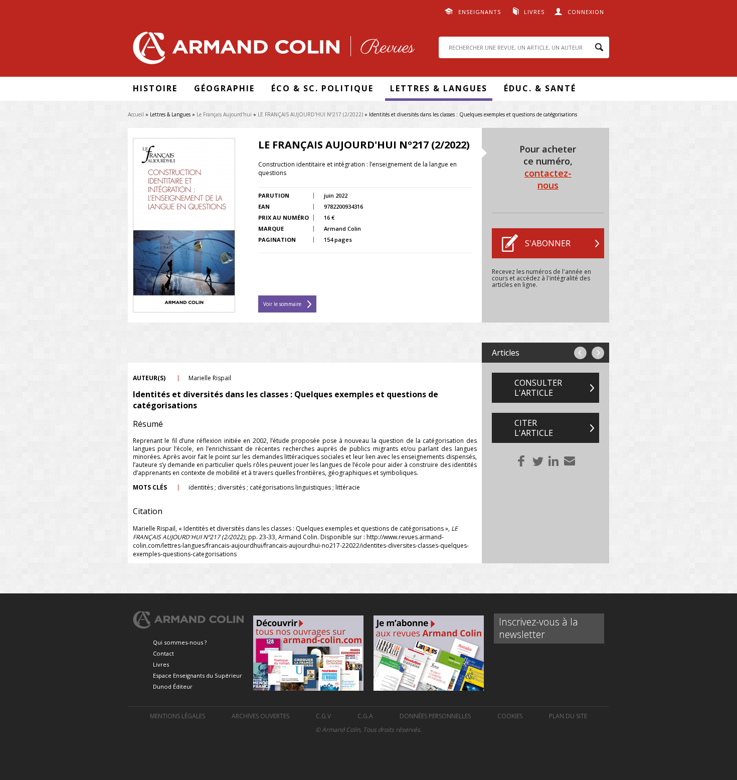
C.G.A (365, 716)
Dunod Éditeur (173, 686)
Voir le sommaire (282, 303)
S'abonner (548, 243)
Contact (163, 653)
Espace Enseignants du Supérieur (197, 675)
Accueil (136, 114)
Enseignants (479, 12)
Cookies (509, 716)
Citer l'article (533, 427)
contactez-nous (548, 179)
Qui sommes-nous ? (180, 642)
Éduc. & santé (540, 88)
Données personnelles (435, 716)
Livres (534, 12)
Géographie (224, 88)
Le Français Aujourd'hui (224, 114)
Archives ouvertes (260, 716)
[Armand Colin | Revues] (271, 50)
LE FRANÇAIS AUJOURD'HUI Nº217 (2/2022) (310, 114)
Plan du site (568, 716)
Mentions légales (177, 716)
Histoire (155, 88)
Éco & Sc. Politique (322, 88)
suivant (598, 353)
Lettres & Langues (438, 88)
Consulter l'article (538, 387)
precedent (580, 353)
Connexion (586, 12)
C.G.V (323, 716)
